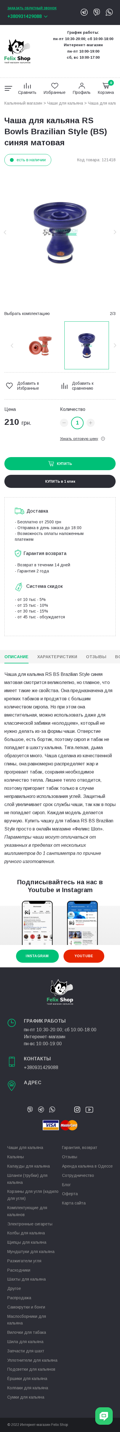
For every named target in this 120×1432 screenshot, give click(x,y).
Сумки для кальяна (25, 1397)
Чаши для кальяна (65, 103)
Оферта (70, 1193)
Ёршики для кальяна (27, 1378)
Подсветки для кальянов (31, 1369)
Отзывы (96, 656)
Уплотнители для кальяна (32, 1360)
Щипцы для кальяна (26, 1242)
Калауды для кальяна (28, 1166)
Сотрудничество (78, 1175)
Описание (16, 656)
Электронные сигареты (29, 1224)
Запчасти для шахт (25, 1351)
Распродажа (19, 1297)
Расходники (18, 1270)
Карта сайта (74, 1203)
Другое (14, 1288)
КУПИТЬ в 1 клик (60, 481)
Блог (66, 1184)
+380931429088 (24, 16)
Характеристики (57, 656)
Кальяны (15, 1156)
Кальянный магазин (23, 103)
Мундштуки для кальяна (30, 1251)
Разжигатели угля (24, 1261)
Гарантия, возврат (79, 1147)
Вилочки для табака (26, 1332)
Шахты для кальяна (26, 1279)
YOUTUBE (84, 956)
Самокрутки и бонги (26, 1307)
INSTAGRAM (37, 956)
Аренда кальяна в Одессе (87, 1166)
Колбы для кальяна (26, 1233)
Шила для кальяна (25, 1341)
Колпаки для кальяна (27, 1388)
